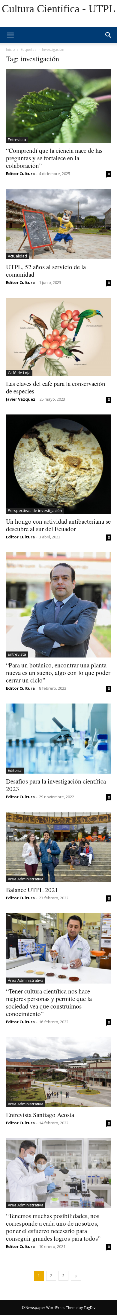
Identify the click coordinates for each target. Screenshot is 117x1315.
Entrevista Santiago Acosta (40, 1114)
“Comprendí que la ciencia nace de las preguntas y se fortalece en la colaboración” (54, 158)
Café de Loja (19, 372)
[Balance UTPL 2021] (58, 847)
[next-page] (76, 1276)
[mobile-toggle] (10, 35)
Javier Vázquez (20, 399)
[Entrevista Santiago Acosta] (58, 1072)
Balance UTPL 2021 (32, 889)
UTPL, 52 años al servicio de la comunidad (46, 271)
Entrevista (17, 139)
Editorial (15, 770)
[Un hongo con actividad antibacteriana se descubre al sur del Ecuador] (58, 463)
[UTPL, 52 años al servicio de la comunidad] (58, 224)
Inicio (10, 49)
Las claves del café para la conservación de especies (55, 387)
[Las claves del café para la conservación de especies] (58, 337)
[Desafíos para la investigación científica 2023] (58, 739)
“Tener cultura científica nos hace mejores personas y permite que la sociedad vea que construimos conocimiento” (49, 1002)
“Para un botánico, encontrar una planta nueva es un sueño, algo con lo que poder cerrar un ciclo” (58, 672)
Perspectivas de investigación (35, 510)
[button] (108, 35)
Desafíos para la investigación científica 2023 (56, 785)
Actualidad (17, 256)
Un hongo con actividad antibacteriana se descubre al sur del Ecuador (58, 525)
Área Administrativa (26, 879)
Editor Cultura (20, 173)
